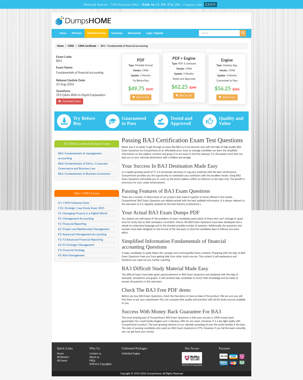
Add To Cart (142, 97)
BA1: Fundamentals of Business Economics (84, 173)
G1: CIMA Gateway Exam (73, 202)
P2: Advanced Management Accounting (82, 234)
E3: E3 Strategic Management (76, 245)
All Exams (77, 33)
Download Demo (71, 101)
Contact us (95, 353)
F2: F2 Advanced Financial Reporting (80, 239)
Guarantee (116, 33)
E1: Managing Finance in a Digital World (82, 213)
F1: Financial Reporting (72, 223)
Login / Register (154, 33)
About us (94, 357)
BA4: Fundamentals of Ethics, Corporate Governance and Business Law (82, 166)
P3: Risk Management (71, 255)
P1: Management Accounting (76, 218)
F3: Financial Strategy (71, 250)
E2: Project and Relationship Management (83, 229)
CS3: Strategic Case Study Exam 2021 (81, 208)
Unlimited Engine (131, 353)
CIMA (71, 46)
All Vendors (63, 357)
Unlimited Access (96, 33)
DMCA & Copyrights (100, 364)
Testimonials (134, 33)
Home (63, 33)
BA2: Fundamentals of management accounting (80, 156)
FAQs (92, 361)
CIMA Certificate (87, 46)
